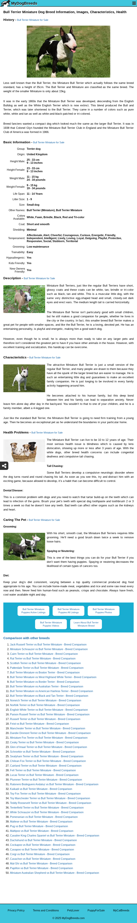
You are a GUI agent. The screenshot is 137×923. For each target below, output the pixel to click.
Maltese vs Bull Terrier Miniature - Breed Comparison (41, 821)
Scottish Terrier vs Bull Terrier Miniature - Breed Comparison (45, 663)
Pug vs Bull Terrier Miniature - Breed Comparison (39, 826)
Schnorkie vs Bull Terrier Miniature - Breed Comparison (42, 751)
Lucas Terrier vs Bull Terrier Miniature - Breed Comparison (44, 775)
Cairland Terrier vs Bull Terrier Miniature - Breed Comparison (46, 765)
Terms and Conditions (46, 910)
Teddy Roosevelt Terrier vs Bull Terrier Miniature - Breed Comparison (50, 803)
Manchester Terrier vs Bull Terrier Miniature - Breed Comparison (47, 728)
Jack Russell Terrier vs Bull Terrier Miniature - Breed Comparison (48, 644)
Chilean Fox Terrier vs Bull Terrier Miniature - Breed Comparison (48, 761)
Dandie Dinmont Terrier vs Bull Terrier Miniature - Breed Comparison (50, 733)
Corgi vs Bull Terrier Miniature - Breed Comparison (40, 854)
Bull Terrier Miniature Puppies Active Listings (33, 611)
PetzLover (73, 910)
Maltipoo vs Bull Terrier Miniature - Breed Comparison (41, 830)
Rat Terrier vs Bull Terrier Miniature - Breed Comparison (43, 658)
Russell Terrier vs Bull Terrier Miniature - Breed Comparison (45, 719)
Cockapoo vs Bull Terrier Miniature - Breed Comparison (42, 844)
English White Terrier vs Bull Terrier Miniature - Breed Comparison (49, 709)
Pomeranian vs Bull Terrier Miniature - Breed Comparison (44, 817)
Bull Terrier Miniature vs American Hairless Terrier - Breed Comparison (51, 691)
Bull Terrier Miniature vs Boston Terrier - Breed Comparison (45, 672)
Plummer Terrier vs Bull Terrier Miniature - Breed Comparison (46, 779)
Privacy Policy (16, 910)
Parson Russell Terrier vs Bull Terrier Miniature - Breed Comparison (50, 714)
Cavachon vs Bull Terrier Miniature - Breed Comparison (42, 858)
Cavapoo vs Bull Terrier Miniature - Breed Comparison (42, 849)
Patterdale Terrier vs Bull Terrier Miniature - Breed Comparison (47, 667)
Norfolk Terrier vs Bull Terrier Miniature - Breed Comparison (45, 705)
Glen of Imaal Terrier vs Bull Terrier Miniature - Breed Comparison (48, 747)
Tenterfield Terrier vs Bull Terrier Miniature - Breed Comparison (47, 807)
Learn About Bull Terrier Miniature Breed (86, 624)
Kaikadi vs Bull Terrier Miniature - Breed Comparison (41, 789)
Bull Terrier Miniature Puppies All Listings (69, 611)
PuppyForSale (96, 910)
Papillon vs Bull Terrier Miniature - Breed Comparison (41, 868)
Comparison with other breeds (26, 638)
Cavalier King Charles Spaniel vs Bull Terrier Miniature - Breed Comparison (54, 835)
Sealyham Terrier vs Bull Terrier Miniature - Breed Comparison (46, 756)
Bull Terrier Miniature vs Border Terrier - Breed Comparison (44, 681)
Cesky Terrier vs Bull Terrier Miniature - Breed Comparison (44, 742)
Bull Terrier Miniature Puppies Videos (51, 624)
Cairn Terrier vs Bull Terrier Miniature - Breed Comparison (44, 653)
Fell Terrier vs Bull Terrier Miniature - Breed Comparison (43, 770)
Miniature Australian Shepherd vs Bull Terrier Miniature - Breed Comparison (54, 872)
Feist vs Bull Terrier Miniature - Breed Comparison (39, 723)
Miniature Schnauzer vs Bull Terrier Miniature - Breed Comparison (49, 649)
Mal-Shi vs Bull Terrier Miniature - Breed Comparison (41, 863)
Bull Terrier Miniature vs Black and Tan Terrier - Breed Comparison (49, 695)
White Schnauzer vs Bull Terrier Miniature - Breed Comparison (47, 812)
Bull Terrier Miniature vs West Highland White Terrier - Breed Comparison (53, 677)
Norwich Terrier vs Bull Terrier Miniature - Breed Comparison (45, 700)
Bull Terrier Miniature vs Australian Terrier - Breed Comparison (46, 686)
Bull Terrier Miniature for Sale (32, 19)
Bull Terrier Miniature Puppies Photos (104, 611)
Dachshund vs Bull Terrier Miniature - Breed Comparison (43, 840)
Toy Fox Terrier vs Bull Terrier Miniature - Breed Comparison (45, 793)
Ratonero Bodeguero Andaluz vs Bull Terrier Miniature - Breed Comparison (54, 784)
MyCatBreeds (121, 910)
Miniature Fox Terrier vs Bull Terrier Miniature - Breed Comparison (49, 737)
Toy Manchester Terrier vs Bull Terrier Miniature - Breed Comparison (50, 798)
